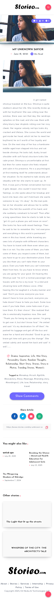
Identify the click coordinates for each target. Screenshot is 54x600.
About (4, 583)
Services (24, 583)
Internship (37, 583)
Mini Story (41, 356)
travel (27, 386)
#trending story (41, 379)
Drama (14, 356)
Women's (40, 368)
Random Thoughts (37, 360)
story (45, 382)
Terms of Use (31, 587)
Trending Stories (26, 368)
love (26, 382)
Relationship (12, 364)
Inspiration (24, 356)
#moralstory (10, 379)
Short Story (25, 364)
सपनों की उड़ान (8, 453)
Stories (35, 364)
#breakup (23, 375)
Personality (13, 360)
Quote (23, 360)
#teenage (28, 379)
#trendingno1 (12, 382)
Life (33, 356)
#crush (32, 375)
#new (20, 379)
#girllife (41, 375)
